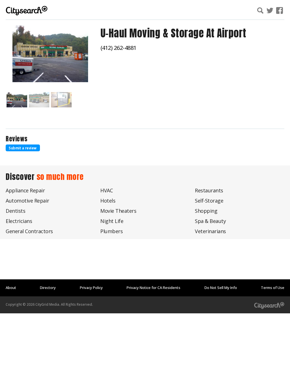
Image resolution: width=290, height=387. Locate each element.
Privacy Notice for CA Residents (153, 287)
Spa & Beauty (210, 221)
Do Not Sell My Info (220, 287)
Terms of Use (272, 287)
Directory (48, 287)
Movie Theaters (118, 210)
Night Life (111, 221)
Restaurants (209, 190)
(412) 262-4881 (119, 48)
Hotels (107, 200)
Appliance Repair (25, 190)
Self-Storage (209, 200)
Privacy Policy (91, 287)
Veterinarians (210, 231)
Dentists (15, 210)
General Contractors (29, 231)
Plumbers (111, 231)
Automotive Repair (27, 200)
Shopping (206, 210)
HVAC (106, 190)
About (11, 287)
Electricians (19, 221)
